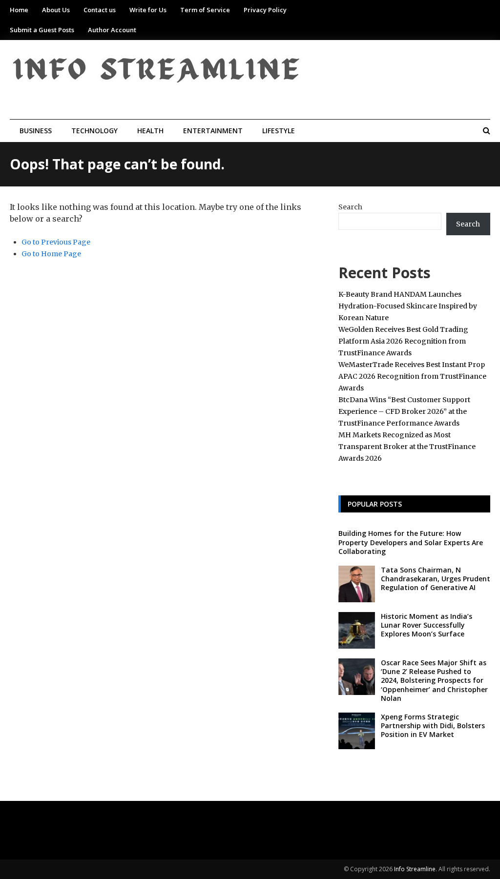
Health (150, 130)
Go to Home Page (51, 253)
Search (350, 207)
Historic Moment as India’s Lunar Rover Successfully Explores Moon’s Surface (426, 625)
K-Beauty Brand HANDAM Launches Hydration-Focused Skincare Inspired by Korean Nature (407, 306)
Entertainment (213, 130)
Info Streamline (415, 869)
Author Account (112, 29)
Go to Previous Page (55, 242)
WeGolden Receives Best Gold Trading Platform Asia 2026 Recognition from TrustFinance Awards (403, 341)
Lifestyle (278, 130)
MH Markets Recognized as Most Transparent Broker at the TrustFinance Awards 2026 (407, 446)
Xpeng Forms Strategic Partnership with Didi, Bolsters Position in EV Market (433, 725)
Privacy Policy (265, 9)
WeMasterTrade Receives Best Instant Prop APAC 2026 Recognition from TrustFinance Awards (412, 376)
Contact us (99, 9)
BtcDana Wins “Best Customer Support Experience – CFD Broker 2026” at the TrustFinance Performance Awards (404, 411)
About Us (56, 9)
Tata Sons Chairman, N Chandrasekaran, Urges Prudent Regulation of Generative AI (435, 578)
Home (19, 9)
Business (36, 130)
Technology (94, 130)
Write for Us (148, 9)
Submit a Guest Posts (42, 29)
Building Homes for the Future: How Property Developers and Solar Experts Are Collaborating (410, 542)
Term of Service (205, 9)
